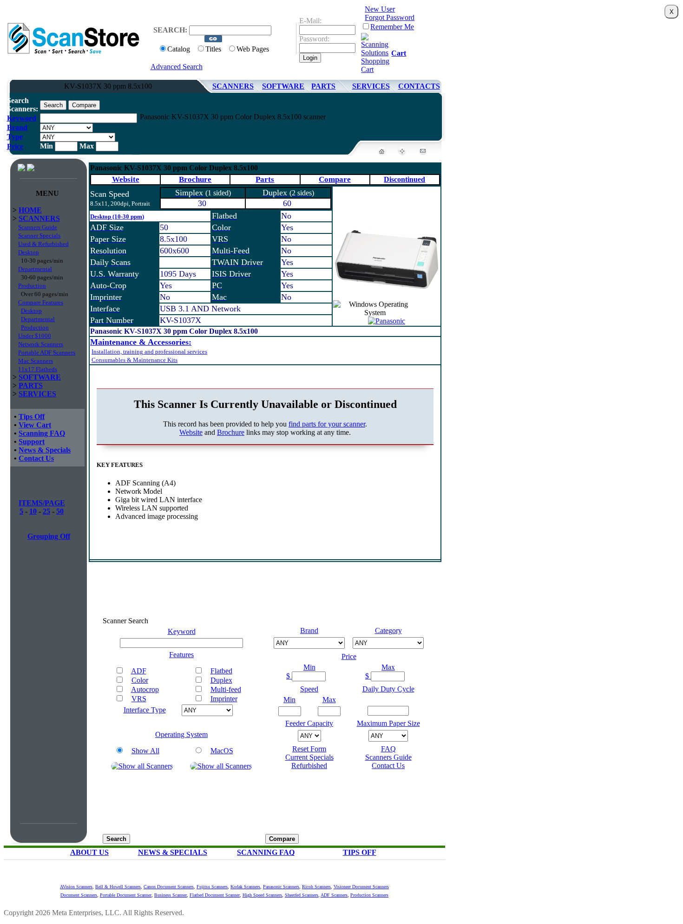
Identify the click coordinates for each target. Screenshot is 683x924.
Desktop (28, 252)
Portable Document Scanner (125, 895)
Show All (145, 751)
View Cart (35, 425)
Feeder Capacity (309, 723)
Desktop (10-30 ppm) (117, 216)
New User (380, 9)
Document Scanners (78, 895)
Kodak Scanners (245, 886)
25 (46, 511)
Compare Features (40, 302)
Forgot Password (389, 17)
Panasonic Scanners (281, 886)
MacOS (221, 751)
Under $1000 (34, 335)
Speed (309, 689)
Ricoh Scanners (316, 886)
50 (60, 511)
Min (309, 667)
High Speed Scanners (262, 895)
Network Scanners (40, 344)
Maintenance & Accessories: (140, 342)
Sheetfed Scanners (301, 895)
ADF (138, 671)
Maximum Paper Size (388, 723)
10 (33, 511)
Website (125, 179)
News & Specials (45, 450)
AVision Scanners (76, 886)
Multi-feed (225, 689)
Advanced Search (177, 67)
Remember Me (392, 27)
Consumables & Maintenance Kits (134, 359)
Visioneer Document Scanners (361, 886)
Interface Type (145, 710)
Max (388, 667)
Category (388, 630)
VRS (138, 699)
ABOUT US (89, 852)
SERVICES (371, 86)
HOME (30, 210)
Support (32, 442)
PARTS (323, 86)
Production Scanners (369, 895)
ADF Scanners (334, 895)
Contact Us (36, 458)
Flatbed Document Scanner (215, 895)
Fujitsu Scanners (212, 886)
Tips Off (32, 416)
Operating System (181, 734)
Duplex (221, 680)
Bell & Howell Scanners (118, 886)
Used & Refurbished (43, 243)
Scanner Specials (39, 235)
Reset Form (309, 749)
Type (15, 137)
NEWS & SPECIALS (172, 852)
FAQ (388, 749)
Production (32, 285)
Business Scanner (170, 895)
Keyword (21, 118)
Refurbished (309, 765)
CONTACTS (419, 86)
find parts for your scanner (327, 424)
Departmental (35, 268)
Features (181, 655)
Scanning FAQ (42, 433)
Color (139, 680)
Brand (17, 127)
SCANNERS (233, 86)
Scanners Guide (37, 227)
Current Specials (309, 757)
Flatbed (221, 671)
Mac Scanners (35, 360)
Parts (265, 179)
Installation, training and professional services (149, 351)
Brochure (195, 179)
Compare (335, 179)
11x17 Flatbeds (37, 369)
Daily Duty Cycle (388, 689)
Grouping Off (48, 536)
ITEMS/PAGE (42, 503)
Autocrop (145, 689)
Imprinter (223, 699)
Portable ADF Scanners (46, 352)
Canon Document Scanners (169, 886)
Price (15, 146)
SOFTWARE (283, 86)
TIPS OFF (359, 852)
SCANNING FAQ (266, 852)
